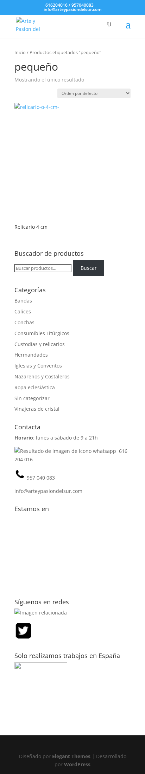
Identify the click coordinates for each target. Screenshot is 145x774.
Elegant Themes (71, 756)
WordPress (77, 764)
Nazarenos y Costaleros (42, 376)
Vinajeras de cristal (36, 408)
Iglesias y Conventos (38, 365)
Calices (22, 311)
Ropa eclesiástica (34, 387)
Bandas (23, 300)
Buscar (89, 268)
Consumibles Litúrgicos (41, 333)
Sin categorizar (32, 398)
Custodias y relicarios (39, 344)
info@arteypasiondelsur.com (48, 491)
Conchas (24, 322)
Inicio (20, 52)
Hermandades (31, 354)
